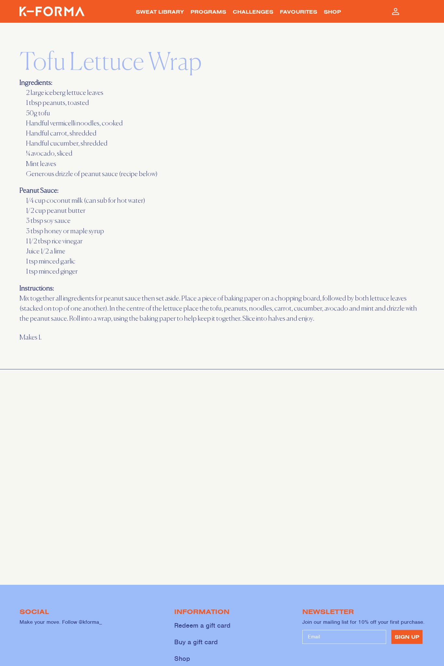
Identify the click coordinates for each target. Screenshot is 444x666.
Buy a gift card (196, 642)
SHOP (332, 11)
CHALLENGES (253, 11)
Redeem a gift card (202, 625)
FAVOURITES (298, 11)
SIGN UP (407, 637)
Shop (182, 658)
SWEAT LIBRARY (160, 11)
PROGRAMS (208, 11)
